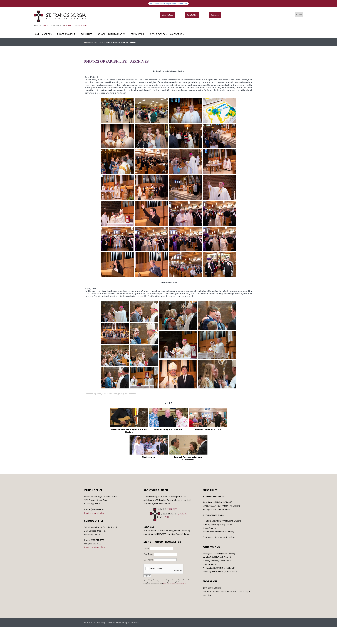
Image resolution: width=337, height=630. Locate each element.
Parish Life (86, 34)
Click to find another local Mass (219, 537)
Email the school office (94, 547)
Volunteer (215, 15)
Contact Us (176, 34)
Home (36, 34)
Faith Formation (116, 34)
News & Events (157, 34)
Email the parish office (94, 513)
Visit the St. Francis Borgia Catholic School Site (168, 3)
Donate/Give (192, 15)
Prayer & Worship (66, 34)
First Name (148, 554)
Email (146, 548)
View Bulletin (167, 15)
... (0, 628)
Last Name (148, 559)
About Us (47, 34)
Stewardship (138, 34)
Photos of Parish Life (98, 42)
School (101, 34)
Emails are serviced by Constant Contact (174, 584)
